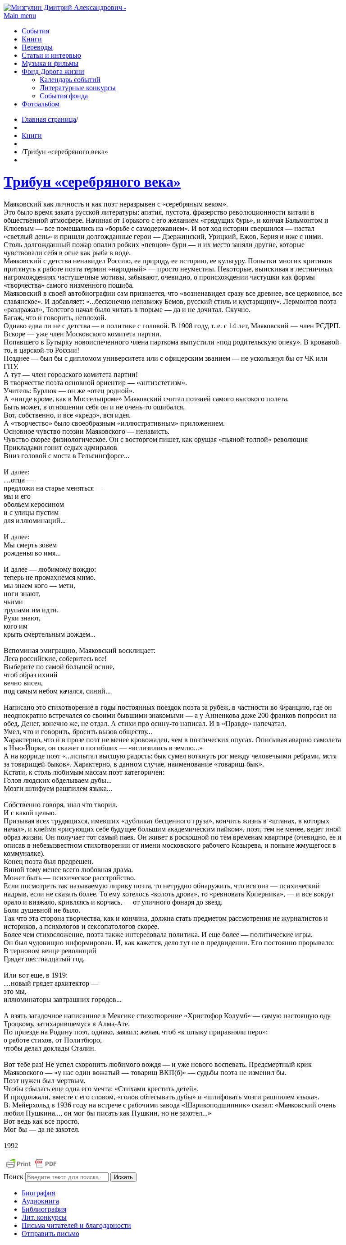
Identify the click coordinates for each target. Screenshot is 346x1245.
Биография (38, 1193)
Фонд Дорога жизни (53, 71)
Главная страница (49, 119)
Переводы (37, 47)
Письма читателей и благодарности (76, 1225)
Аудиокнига (40, 1201)
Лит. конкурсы (44, 1217)
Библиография (44, 1209)
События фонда (64, 96)
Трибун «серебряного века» (92, 182)
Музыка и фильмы (50, 63)
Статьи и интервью (51, 55)
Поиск (13, 1177)
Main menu (20, 15)
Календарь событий (70, 79)
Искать (123, 1177)
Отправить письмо (50, 1233)
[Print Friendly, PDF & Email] (31, 1168)
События (35, 31)
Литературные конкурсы (78, 88)
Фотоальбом (40, 104)
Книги (32, 39)
